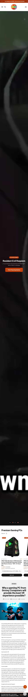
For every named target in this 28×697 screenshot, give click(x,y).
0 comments (22, 599)
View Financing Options (14, 270)
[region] (14, 264)
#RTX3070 (14, 583)
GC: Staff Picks (4, 559)
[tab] (13, 522)
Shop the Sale (22, 694)
